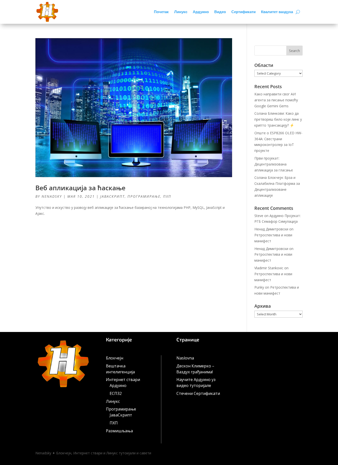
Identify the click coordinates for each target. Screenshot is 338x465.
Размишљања (119, 431)
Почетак (161, 11)
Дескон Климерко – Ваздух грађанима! (195, 369)
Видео (220, 11)
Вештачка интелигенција (120, 369)
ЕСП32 (116, 393)
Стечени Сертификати (198, 393)
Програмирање (143, 196)
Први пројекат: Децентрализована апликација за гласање (273, 164)
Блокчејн (114, 358)
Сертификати (243, 11)
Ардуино (201, 11)
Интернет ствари (123, 379)
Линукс (180, 11)
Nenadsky (52, 196)
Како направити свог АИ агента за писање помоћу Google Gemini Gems (276, 100)
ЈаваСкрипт (112, 196)
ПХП (167, 196)
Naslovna (185, 358)
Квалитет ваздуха (277, 11)
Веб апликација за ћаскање (80, 187)
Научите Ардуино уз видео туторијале (196, 382)
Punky (259, 287)
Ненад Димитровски (271, 229)
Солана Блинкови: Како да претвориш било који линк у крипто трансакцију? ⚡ (278, 119)
